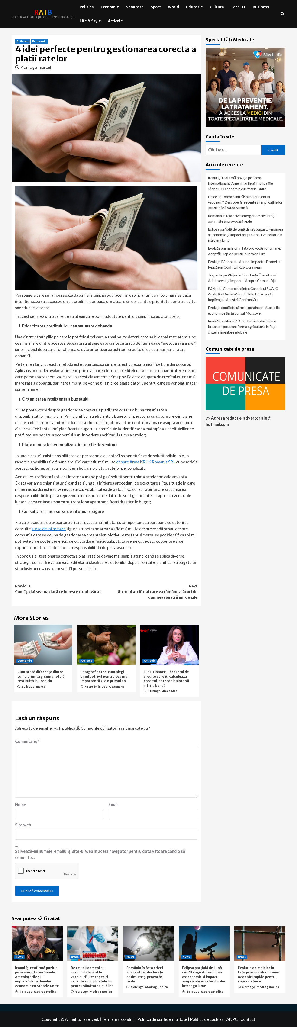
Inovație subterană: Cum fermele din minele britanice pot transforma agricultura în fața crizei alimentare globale (242, 326)
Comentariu (27, 741)
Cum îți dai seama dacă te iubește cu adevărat (58, 589)
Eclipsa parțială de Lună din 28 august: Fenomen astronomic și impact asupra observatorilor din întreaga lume (245, 234)
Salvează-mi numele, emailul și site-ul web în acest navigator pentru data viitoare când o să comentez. (100, 854)
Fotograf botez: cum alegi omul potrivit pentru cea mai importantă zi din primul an (104, 676)
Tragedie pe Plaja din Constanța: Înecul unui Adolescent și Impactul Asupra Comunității (242, 278)
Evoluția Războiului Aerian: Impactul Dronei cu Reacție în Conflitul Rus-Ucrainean (244, 264)
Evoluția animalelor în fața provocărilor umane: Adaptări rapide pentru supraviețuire (244, 251)
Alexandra (116, 686)
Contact (247, 1019)
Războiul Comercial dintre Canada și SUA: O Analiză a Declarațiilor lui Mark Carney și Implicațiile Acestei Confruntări (243, 294)
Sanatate (135, 7)
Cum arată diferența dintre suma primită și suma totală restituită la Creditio (41, 676)
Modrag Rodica (45, 991)
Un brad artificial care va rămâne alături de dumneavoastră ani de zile (157, 592)
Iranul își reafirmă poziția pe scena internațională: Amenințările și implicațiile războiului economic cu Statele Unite (240, 183)
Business (261, 7)
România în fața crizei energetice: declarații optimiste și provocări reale (241, 218)
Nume (20, 804)
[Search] (282, 14)
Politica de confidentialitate (162, 1019)
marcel (45, 67)
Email (114, 804)
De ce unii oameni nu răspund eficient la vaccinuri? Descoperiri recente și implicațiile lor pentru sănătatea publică (245, 202)
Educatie (194, 7)
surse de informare (49, 528)
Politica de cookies (206, 1019)
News (19, 956)
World (173, 7)
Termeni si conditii (118, 1019)
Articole (115, 21)
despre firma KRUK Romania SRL (145, 461)
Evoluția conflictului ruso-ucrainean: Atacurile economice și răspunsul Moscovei (244, 310)
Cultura (217, 7)
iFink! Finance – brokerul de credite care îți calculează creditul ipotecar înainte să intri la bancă (166, 679)
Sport (156, 7)
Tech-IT (238, 7)
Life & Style (90, 21)
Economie (110, 7)
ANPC (232, 1019)
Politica (87, 7)
